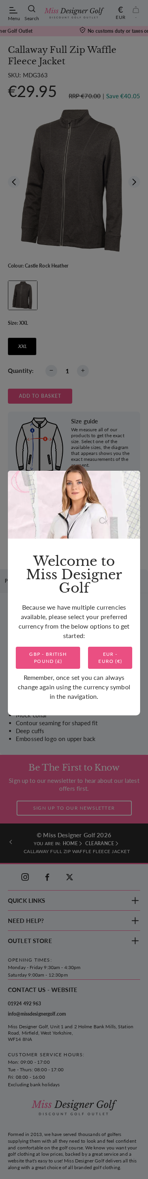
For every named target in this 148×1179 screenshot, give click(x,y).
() (48, 657)
